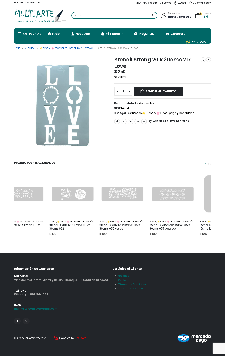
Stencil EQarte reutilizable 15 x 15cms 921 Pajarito (183, 226)
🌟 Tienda (148, 113)
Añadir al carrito (161, 91)
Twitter (124, 121)
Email (144, 121)
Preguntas (147, 33)
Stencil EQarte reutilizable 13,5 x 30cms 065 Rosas (84, 226)
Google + (137, 121)
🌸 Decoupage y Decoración (175, 113)
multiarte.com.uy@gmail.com (35, 309)
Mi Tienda (113, 33)
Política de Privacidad (131, 288)
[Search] (152, 15)
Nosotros (83, 33)
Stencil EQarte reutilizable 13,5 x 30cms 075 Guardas (134, 226)
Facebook (117, 121)
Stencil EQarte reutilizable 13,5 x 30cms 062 (34, 226)
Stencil (136, 113)
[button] (206, 164)
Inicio (56, 33)
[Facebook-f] (17, 321)
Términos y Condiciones (133, 284)
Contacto (178, 33)
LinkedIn (130, 121)
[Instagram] (26, 321)
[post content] (37, 194)
